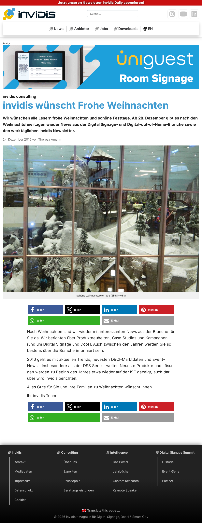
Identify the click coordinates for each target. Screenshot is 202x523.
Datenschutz (23, 490)
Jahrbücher (121, 471)
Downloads (127, 29)
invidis (17, 452)
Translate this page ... (103, 510)
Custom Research (126, 481)
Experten (70, 471)
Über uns (70, 462)
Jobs (104, 29)
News (59, 29)
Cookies (20, 500)
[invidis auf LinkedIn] (194, 14)
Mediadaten (23, 471)
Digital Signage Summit (177, 452)
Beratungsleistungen (79, 490)
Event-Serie (170, 471)
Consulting (69, 452)
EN (150, 29)
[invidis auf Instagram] (172, 14)
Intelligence (119, 452)
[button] (45, 309)
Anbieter (81, 29)
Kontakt (20, 462)
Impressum (22, 481)
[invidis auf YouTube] (183, 14)
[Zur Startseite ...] (30, 14)
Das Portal (120, 462)
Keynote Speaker (125, 490)
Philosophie (72, 481)
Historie (168, 462)
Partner (167, 481)
